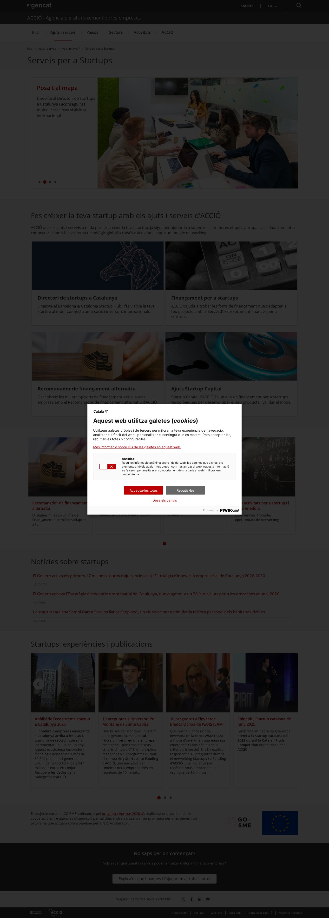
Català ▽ (100, 411)
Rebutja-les (185, 490)
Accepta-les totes (144, 490)
